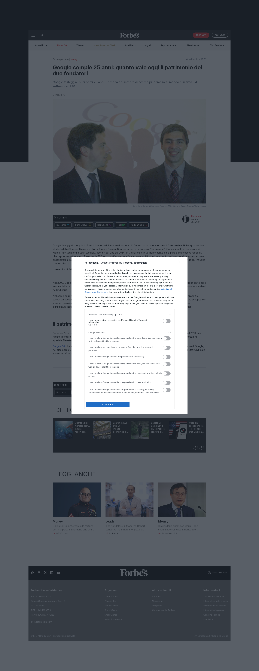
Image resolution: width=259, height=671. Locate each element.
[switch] (167, 321)
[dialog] (129, 335)
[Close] (181, 263)
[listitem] (129, 314)
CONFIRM (107, 404)
